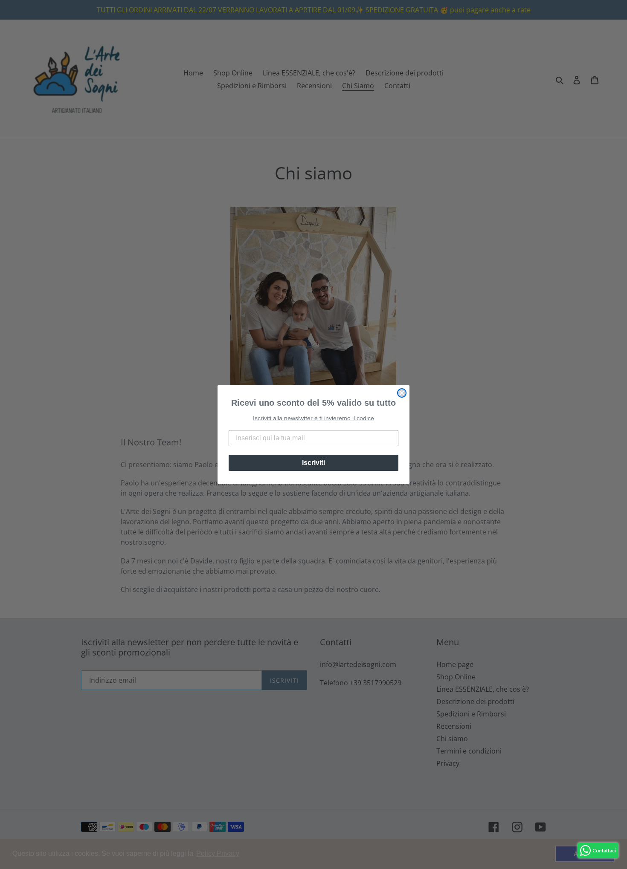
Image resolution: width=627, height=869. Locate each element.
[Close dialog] (402, 393)
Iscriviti (313, 462)
